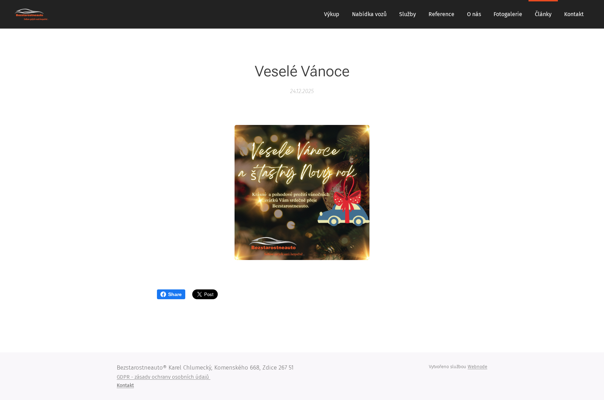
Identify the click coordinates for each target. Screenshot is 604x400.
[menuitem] (332, 14)
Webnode (477, 366)
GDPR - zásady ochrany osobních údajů (163, 377)
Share (175, 294)
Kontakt (125, 385)
